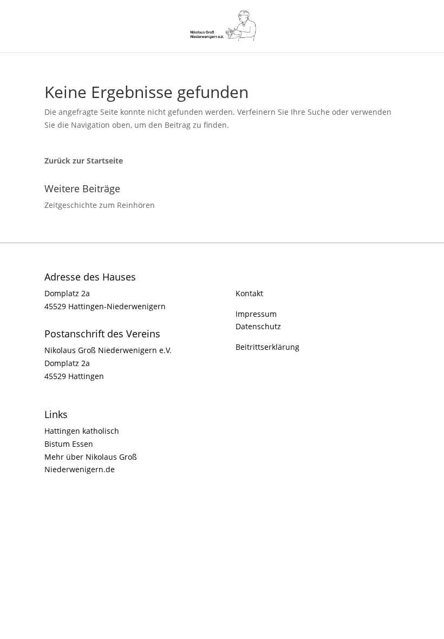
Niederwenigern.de (79, 469)
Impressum (256, 314)
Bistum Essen (68, 444)
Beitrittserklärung (267, 347)
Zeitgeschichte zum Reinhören (99, 205)
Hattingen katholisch (81, 431)
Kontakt (249, 293)
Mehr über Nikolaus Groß (90, 457)
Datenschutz (258, 326)
